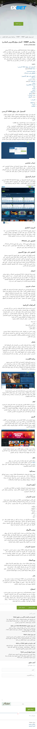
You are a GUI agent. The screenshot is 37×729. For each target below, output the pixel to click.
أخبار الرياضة (32, 726)
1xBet (33, 462)
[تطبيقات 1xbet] (18, 7)
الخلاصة (33, 106)
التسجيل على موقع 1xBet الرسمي (26, 66)
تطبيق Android (31, 71)
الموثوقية (33, 91)
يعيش (33, 83)
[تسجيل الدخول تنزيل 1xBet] (35, 2)
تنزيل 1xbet (18, 23)
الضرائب (33, 99)
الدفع (30, 93)
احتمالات (33, 77)
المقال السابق (32, 607)
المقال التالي (22, 607)
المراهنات (32, 81)
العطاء (31, 102)
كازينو (33, 88)
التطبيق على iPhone (30, 73)
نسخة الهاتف (32, 68)
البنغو (34, 90)
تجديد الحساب (31, 95)
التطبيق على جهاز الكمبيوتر (28, 76)
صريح (34, 104)
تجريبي (30, 79)
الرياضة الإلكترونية (30, 84)
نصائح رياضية (32, 724)
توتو (34, 86)
